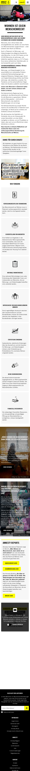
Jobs (15, 748)
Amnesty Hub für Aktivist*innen (15, 731)
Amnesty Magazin (15, 741)
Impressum (15, 765)
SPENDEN (21, 2)
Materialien (15, 743)
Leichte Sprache (15, 745)
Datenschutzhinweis (15, 768)
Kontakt (15, 763)
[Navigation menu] (27, 2)
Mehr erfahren (7, 467)
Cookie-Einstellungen (15, 750)
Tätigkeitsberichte (15, 753)
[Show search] (16, 2)
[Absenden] (26, 708)
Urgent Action (15, 721)
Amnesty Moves (15, 728)
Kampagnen (15, 726)
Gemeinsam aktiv (15, 723)
